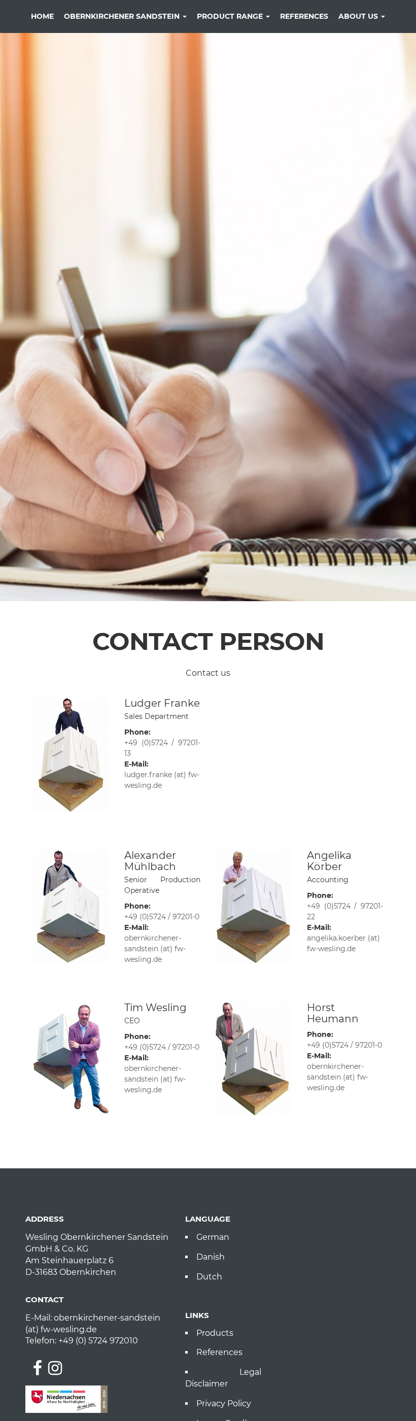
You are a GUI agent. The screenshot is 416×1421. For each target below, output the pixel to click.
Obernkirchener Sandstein (123, 16)
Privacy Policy (223, 1403)
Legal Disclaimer (223, 1378)
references (304, 16)
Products (214, 1333)
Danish (210, 1257)
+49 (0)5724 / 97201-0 (161, 916)
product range (231, 16)
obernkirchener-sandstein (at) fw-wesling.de (155, 948)
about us (359, 16)
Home (42, 16)
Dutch (209, 1276)
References (219, 1352)
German (212, 1237)
